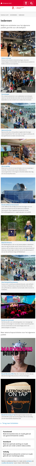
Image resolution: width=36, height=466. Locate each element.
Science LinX (7, 3)
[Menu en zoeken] (26, 3)
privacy (29, 461)
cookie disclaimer (7, 463)
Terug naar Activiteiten (10, 423)
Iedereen (21, 15)
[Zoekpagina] (31, 3)
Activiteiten (13, 15)
